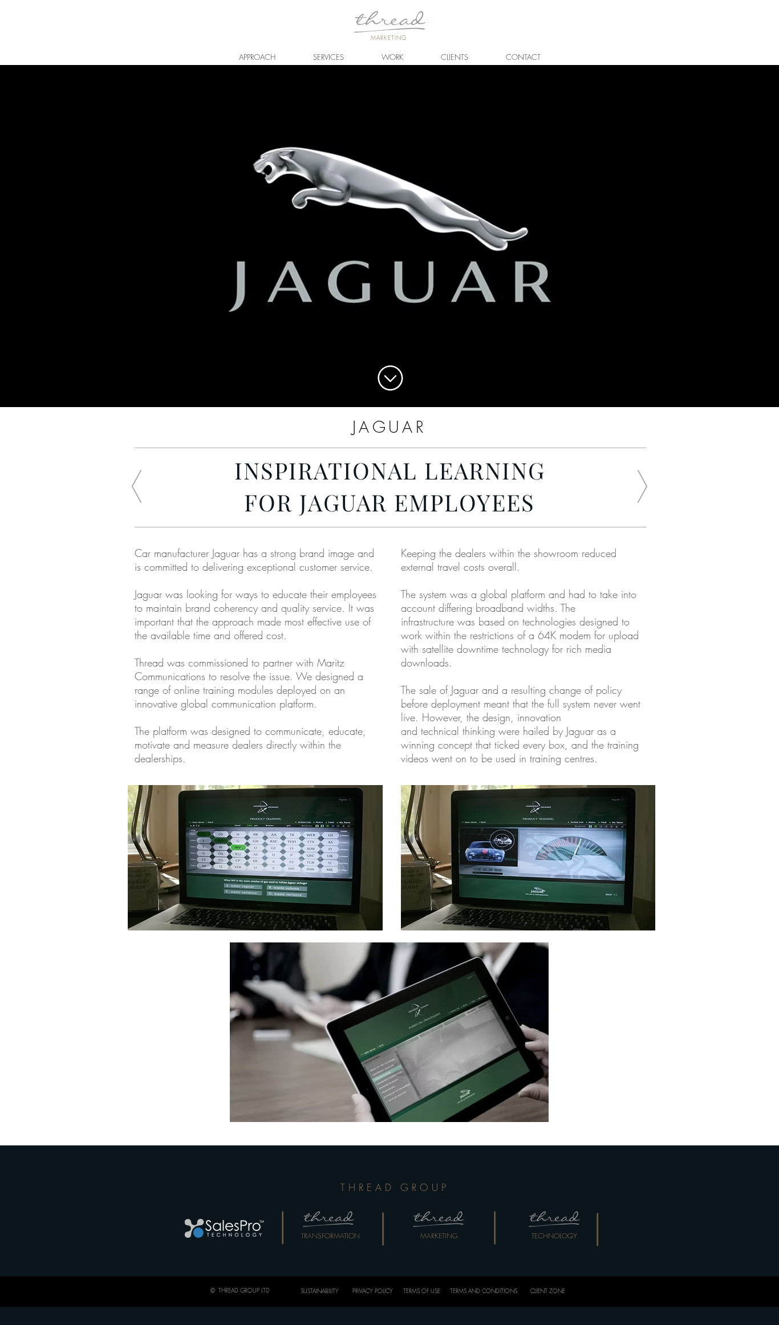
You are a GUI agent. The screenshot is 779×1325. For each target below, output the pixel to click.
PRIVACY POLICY (372, 1291)
